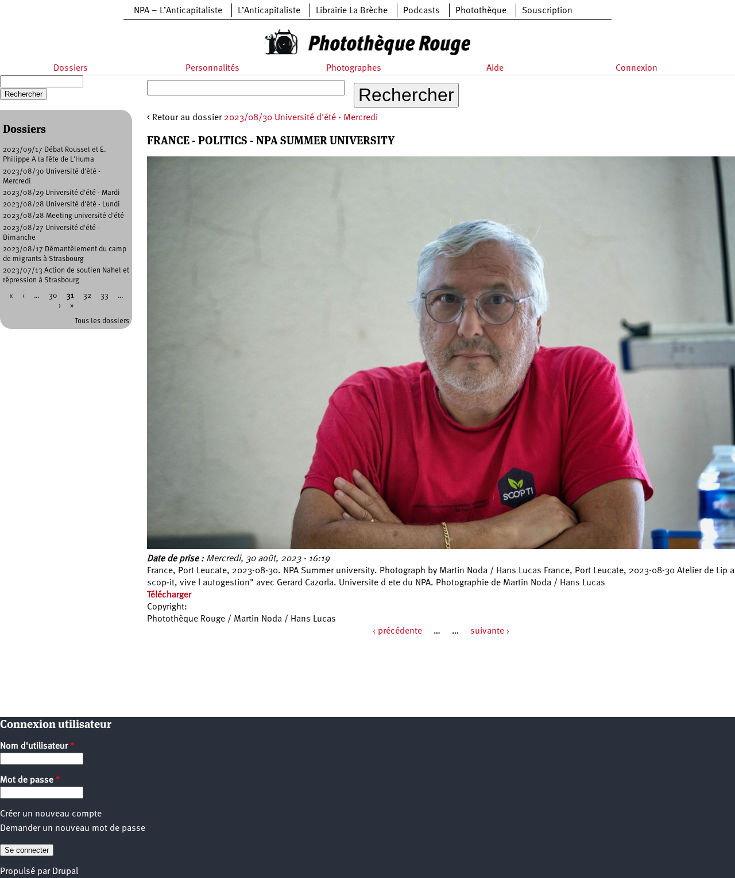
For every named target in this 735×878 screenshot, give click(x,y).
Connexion (636, 68)
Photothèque (480, 11)
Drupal (65, 871)
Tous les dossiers (102, 321)
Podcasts (421, 11)
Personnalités (212, 68)
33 (104, 296)
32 (87, 296)
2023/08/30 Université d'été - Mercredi (301, 117)
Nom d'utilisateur (37, 746)
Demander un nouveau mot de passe (72, 828)
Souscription (547, 11)
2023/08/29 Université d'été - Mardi (61, 193)
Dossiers (70, 68)
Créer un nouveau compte (51, 814)
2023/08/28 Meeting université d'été (63, 216)
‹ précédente (397, 631)
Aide (495, 68)
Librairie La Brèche (352, 11)
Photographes (353, 68)
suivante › (489, 631)
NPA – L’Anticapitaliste (178, 11)
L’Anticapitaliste (269, 11)
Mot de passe (30, 780)
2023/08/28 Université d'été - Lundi (61, 204)
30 (53, 296)
